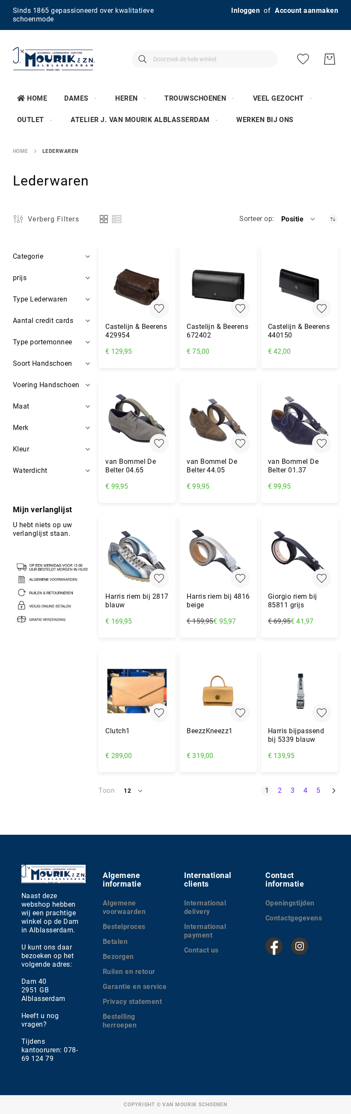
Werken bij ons (265, 120)
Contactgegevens (293, 918)
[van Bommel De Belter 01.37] (299, 421)
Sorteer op (255, 219)
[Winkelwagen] (329, 59)
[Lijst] (116, 219)
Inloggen (245, 10)
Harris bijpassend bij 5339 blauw (296, 735)
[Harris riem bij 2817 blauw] (137, 556)
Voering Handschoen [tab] (46, 385)
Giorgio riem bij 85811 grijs (292, 600)
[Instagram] (299, 946)
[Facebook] (274, 946)
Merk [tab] (21, 428)
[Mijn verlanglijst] (303, 59)
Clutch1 (117, 731)
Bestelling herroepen (120, 1020)
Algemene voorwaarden (124, 907)
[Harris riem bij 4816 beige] (218, 556)
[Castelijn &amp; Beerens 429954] (137, 286)
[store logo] (54, 59)
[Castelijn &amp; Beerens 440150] (299, 286)
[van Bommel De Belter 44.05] (218, 421)
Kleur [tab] (21, 449)
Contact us (201, 950)
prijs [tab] (20, 278)
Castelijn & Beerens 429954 (136, 331)
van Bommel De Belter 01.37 (293, 465)
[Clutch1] (137, 691)
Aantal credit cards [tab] (43, 321)
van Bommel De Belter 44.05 (212, 465)
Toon (106, 790)
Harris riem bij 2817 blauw (137, 600)
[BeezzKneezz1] (218, 691)
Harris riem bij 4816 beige (218, 600)
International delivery (205, 907)
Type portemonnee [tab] (42, 342)
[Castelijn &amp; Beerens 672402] (218, 286)
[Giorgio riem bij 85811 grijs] (299, 556)
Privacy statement (132, 1002)
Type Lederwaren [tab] (40, 299)
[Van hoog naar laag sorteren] (332, 219)
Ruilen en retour (129, 972)
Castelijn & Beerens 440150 (299, 331)
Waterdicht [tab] (30, 470)
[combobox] (204, 59)
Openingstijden (290, 903)
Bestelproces (124, 927)
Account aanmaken (306, 10)
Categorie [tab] (28, 256)
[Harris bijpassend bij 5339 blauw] (299, 691)
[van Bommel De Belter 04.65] (137, 421)
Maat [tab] (21, 406)
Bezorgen (118, 957)
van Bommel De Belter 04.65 (130, 465)
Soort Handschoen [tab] (42, 363)
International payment (205, 931)
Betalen (115, 942)
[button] (299, 218)
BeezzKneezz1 (210, 731)
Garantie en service (135, 987)
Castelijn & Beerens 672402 (217, 331)
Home (37, 98)
